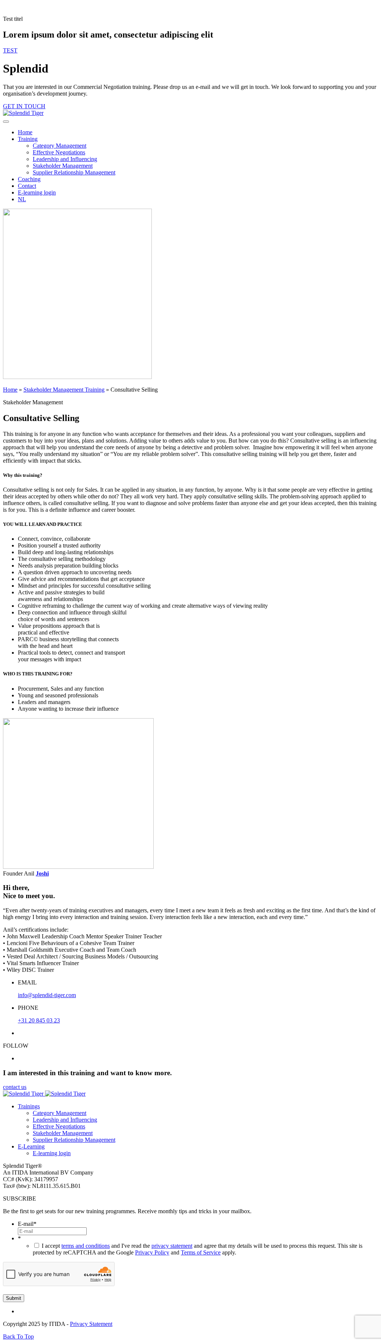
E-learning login (37, 192)
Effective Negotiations (59, 152)
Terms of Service (201, 1252)
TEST (10, 50)
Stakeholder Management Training (64, 389)
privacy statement (171, 1246)
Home (25, 132)
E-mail (27, 1224)
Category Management (59, 145)
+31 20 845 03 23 (39, 1020)
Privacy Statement (91, 1324)
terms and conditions (85, 1246)
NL (22, 199)
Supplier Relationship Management (74, 172)
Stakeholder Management (63, 166)
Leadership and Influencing (65, 159)
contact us (14, 1087)
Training (28, 139)
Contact (27, 186)
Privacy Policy (152, 1252)
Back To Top (18, 1336)
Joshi (42, 873)
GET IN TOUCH (24, 106)
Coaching (29, 179)
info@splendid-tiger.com (47, 995)
